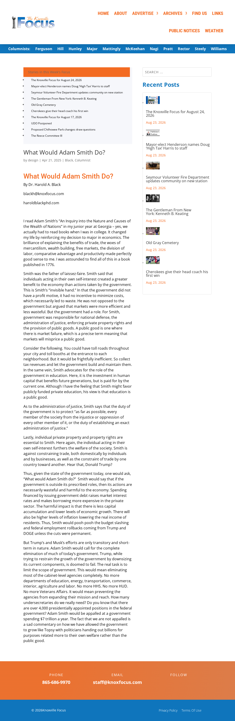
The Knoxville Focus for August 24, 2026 (56, 80)
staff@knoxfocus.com (117, 682)
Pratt (168, 49)
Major (92, 49)
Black (69, 160)
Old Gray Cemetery (43, 105)
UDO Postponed (41, 123)
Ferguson (43, 49)
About (120, 13)
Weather (214, 30)
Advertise (143, 13)
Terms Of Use (191, 710)
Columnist (82, 160)
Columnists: (19, 49)
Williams (219, 49)
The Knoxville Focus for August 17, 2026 (56, 117)
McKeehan (135, 49)
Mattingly (111, 49)
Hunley (75, 49)
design (33, 160)
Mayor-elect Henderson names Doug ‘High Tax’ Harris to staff (70, 86)
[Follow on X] (183, 682)
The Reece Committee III (46, 136)
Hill (60, 49)
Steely (200, 49)
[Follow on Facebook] (174, 682)
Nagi (154, 49)
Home (103, 13)
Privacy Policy (168, 710)
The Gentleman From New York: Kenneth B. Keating (64, 99)
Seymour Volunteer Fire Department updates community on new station (77, 92)
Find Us (199, 13)
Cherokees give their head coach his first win (59, 111)
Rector (184, 49)
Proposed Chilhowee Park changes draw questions (63, 129)
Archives (172, 13)
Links (217, 13)
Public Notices (184, 30)
